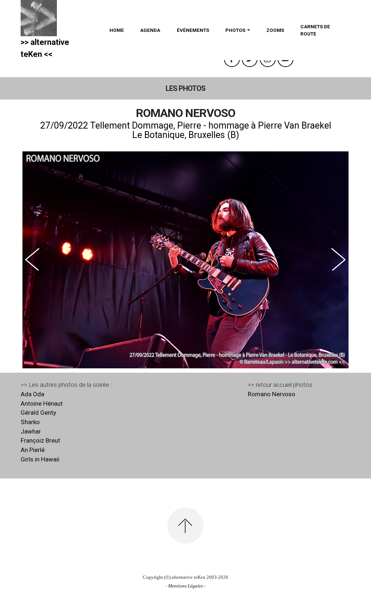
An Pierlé (33, 449)
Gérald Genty (38, 412)
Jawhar (31, 431)
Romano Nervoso (271, 394)
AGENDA (150, 30)
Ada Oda (32, 394)
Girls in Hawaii (40, 459)
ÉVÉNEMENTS (193, 30)
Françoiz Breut (40, 440)
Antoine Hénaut (42, 403)
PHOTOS (235, 30)
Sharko (30, 422)
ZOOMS (275, 30)
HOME (116, 30)
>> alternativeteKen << (45, 48)
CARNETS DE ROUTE (315, 30)
